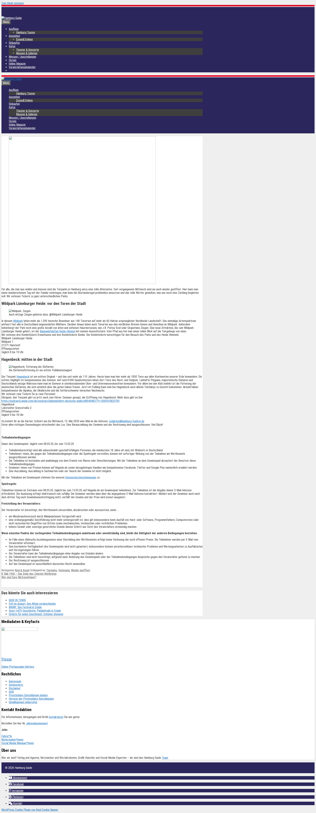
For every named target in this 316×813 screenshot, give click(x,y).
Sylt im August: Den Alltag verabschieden (32, 603)
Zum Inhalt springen (12, 3)
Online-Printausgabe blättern (17, 666)
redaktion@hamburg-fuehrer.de (126, 421)
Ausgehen (14, 36)
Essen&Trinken (24, 39)
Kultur (12, 46)
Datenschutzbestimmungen (80, 477)
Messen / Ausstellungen (22, 56)
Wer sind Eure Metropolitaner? (18, 577)
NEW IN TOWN (17, 600)
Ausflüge (14, 29)
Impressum (15, 681)
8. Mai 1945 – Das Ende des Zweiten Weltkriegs (29, 573)
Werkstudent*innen (12, 739)
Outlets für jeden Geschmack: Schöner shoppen (36, 614)
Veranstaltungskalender (22, 67)
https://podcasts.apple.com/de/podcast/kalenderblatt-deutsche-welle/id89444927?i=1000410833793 (60, 401)
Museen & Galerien (26, 53)
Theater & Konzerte (27, 50)
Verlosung (64, 570)
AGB (11, 692)
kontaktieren (56, 717)
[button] (18, 778)
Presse (6, 659)
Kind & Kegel (22, 570)
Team (165, 757)
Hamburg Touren (25, 32)
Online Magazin (17, 63)
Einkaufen (14, 43)
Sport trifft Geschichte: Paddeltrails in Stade (35, 610)
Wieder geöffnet (80, 570)
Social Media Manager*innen (17, 743)
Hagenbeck (22, 376)
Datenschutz (16, 685)
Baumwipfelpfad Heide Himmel (57, 331)
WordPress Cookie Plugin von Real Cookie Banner (29, 810)
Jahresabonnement (37, 723)
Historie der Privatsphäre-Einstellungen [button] (31, 698)
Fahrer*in (6, 736)
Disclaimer (14, 688)
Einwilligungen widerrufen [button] (23, 702)
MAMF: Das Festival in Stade (25, 607)
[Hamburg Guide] (11, 79)
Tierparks (51, 570)
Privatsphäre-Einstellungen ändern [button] (28, 695)
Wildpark (18, 321)
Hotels (12, 60)
